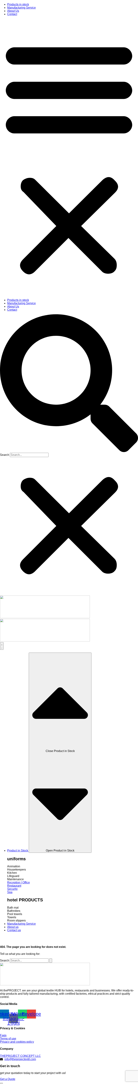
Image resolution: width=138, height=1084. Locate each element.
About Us (13, 10)
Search (4, 454)
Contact (12, 14)
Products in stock (18, 4)
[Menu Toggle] (2, 646)
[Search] (50, 960)
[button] (69, 157)
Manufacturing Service (21, 7)
